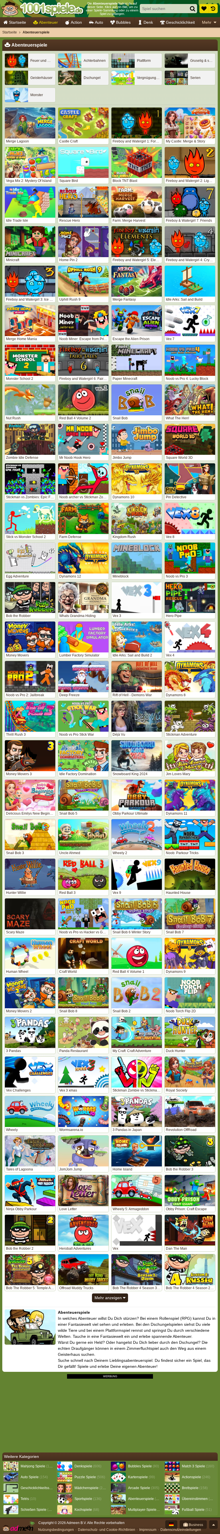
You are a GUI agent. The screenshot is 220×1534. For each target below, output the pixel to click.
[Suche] (192, 8)
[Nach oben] (213, 1524)
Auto (99, 22)
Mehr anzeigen (109, 1297)
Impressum (147, 1530)
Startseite (17, 22)
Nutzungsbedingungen (56, 1530)
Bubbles (123, 22)
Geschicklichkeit (180, 22)
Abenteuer (48, 22)
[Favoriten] (204, 8)
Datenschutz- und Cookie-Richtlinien (106, 1530)
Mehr (206, 22)
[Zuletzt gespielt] (213, 8)
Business (195, 1525)
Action (76, 22)
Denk (148, 22)
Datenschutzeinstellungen (180, 1530)
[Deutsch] (171, 1524)
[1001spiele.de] (42, 8)
